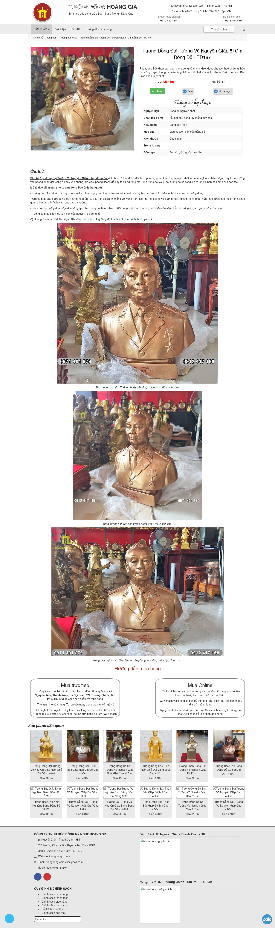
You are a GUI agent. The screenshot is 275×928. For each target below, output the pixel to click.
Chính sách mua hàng (55, 894)
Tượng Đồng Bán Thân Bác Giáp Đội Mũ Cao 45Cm (155, 805)
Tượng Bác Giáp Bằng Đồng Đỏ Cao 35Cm (229, 767)
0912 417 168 (168, 20)
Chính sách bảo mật (53, 913)
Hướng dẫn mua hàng (99, 29)
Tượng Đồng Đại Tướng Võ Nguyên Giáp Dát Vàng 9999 (82, 805)
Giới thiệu (60, 29)
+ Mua (157, 91)
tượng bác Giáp (68, 37)
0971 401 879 (233, 20)
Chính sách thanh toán (55, 898)
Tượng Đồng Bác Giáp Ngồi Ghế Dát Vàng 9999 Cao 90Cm (156, 769)
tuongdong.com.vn (60, 856)
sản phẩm (52, 37)
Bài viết (75, 29)
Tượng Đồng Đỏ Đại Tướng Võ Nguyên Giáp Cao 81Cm (192, 805)
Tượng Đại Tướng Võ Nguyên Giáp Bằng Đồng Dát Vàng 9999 (119, 805)
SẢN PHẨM (40, 29)
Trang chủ (38, 37)
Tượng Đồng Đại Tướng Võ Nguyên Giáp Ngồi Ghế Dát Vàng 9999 (46, 769)
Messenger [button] (225, 91)
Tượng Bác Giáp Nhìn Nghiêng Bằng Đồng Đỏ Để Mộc (46, 805)
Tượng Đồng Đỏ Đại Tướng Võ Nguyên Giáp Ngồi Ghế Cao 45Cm (119, 769)
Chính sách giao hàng (55, 901)
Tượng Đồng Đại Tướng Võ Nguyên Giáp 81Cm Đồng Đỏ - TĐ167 (192, 53)
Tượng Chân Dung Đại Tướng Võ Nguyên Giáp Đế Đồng (192, 769)
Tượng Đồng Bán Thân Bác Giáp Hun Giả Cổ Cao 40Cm (82, 769)
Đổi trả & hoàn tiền (53, 909)
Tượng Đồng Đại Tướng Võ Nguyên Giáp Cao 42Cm (229, 805)
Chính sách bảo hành (54, 905)
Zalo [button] (190, 91)
